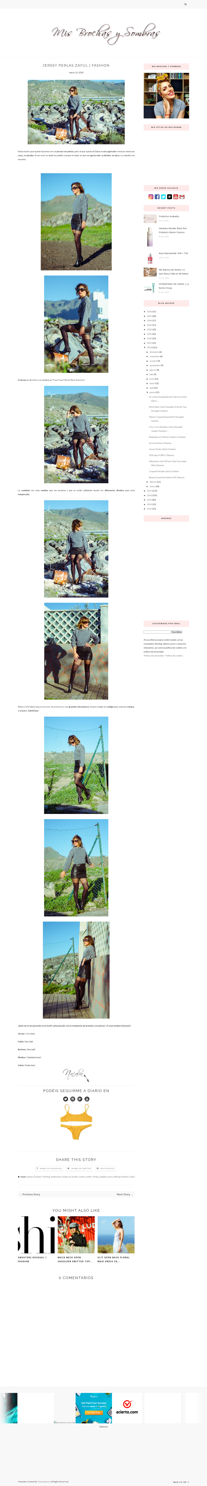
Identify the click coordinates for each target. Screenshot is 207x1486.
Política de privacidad (154, 655)
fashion (29, 1176)
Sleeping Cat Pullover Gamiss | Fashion (167, 437)
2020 (149, 338)
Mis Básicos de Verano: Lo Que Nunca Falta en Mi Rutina (173, 271)
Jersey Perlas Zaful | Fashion (162, 449)
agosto (153, 370)
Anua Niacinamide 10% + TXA (173, 253)
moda (64, 1176)
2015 (149, 499)
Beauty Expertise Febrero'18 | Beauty (166, 477)
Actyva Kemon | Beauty (160, 443)
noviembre (155, 356)
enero (152, 486)
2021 (149, 334)
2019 (149, 343)
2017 (149, 490)
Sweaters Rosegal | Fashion (32, 1259)
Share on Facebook (51, 1168)
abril (152, 388)
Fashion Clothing (42, 1176)
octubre (153, 361)
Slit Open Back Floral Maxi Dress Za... (114, 1259)
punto (110, 1176)
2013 (149, 508)
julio (151, 374)
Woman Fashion (121, 1176)
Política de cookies (174, 655)
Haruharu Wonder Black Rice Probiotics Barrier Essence (173, 230)
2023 (149, 325)
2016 (149, 495)
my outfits (73, 1176)
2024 (149, 320)
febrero (153, 481)
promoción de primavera (51, 706)
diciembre (154, 352)
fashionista (56, 1176)
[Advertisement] (166, 570)
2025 (149, 316)
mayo (152, 383)
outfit (81, 1176)
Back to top (180, 1482)
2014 (149, 504)
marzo (152, 392)
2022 (149, 329)
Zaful (34, 380)
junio (152, 379)
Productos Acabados (169, 216)
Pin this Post (107, 1168)
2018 (149, 347)
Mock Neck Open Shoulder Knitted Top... (75, 1259)
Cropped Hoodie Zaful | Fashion (164, 471)
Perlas (96, 1176)
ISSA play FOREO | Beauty (161, 455)
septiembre (155, 365)
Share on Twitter (81, 1168)
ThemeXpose (44, 1481)
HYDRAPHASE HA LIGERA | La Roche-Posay (174, 286)
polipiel (103, 1176)
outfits (88, 1176)
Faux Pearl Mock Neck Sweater (68, 380)
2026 (149, 311)
